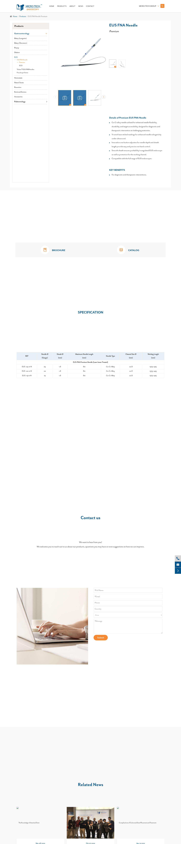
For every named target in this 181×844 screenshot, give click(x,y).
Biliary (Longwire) (20, 38)
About (72, 6)
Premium (22, 62)
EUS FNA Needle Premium (37, 16)
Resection (17, 87)
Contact (90, 6)
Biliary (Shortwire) (20, 43)
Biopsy (16, 48)
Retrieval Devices (20, 92)
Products (61, 6)
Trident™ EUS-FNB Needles (25, 69)
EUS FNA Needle (22, 60)
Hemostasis (18, 78)
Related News (90, 784)
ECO (20, 66)
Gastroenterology (21, 33)
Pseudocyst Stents (22, 73)
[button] (104, 97)
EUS (16, 57)
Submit (100, 637)
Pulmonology (19, 101)
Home (51, 6)
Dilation (17, 52)
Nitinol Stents (19, 83)
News (80, 6)
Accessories (18, 97)
